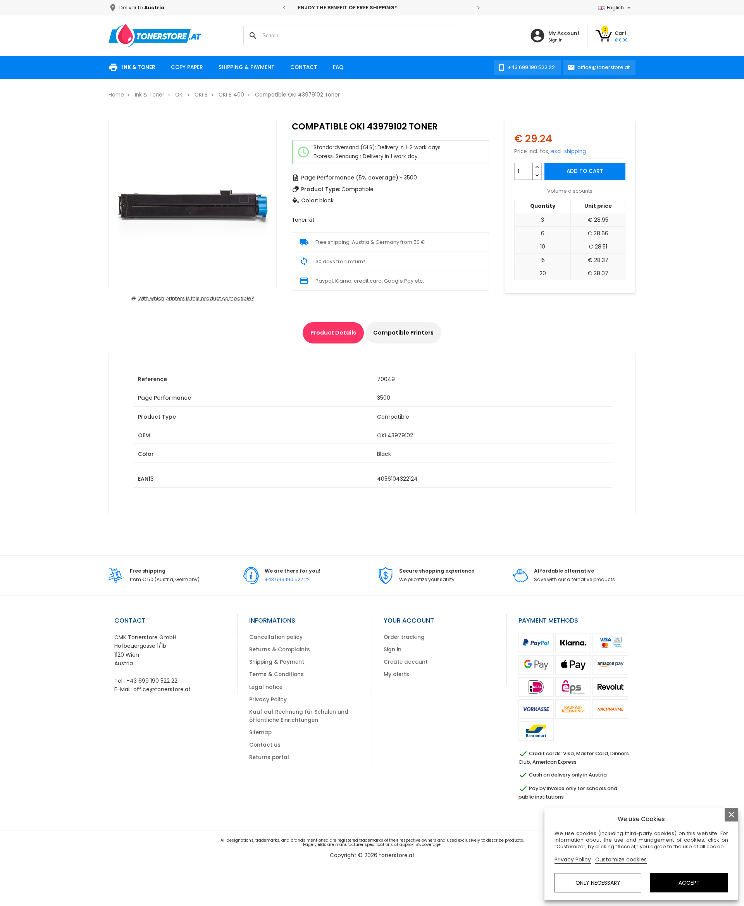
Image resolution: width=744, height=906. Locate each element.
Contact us (265, 745)
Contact (303, 67)
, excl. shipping (567, 151)
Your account (409, 620)
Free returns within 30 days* (381, 7)
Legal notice (265, 687)
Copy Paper (187, 67)
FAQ (338, 67)
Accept (689, 883)
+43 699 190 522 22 (287, 579)
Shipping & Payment (247, 67)
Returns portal (269, 757)
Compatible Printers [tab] (403, 333)
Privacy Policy (268, 699)
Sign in (392, 649)
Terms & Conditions (276, 674)
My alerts (396, 674)
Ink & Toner (138, 67)
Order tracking (404, 637)
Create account (406, 662)
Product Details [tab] (333, 333)
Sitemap (260, 732)
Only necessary (597, 883)
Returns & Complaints (279, 649)
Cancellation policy (276, 637)
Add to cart (585, 171)
